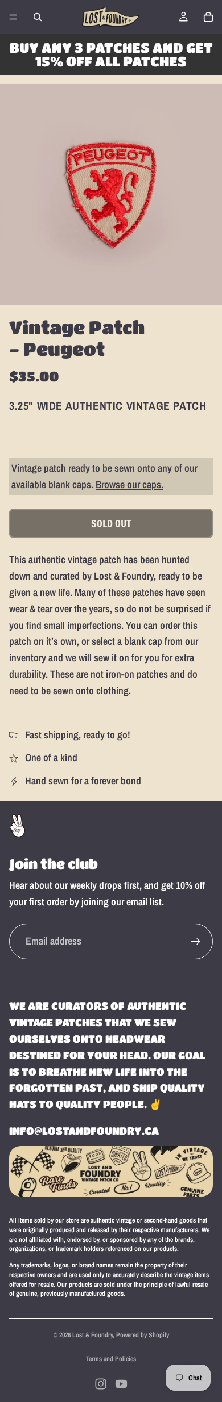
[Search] (37, 17)
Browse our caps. (129, 484)
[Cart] (208, 17)
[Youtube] (121, 1384)
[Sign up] (196, 942)
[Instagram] (101, 1384)
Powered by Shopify (142, 1335)
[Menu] (13, 17)
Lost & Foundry (92, 1335)
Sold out (111, 523)
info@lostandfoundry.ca (84, 1130)
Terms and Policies (111, 1358)
